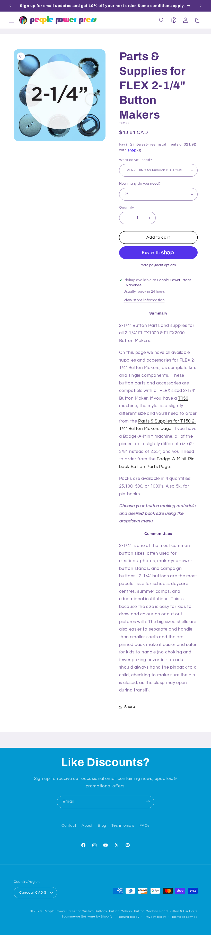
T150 (183, 398)
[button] (11, 20)
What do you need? (135, 160)
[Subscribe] (148, 802)
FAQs (144, 826)
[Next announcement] (200, 5)
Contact (68, 826)
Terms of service (185, 916)
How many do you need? (140, 183)
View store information (144, 300)
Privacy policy (155, 916)
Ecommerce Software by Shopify (86, 916)
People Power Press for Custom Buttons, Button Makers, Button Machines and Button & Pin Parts (121, 911)
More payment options (158, 265)
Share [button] (129, 707)
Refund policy (128, 916)
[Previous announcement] (10, 5)
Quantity (126, 207)
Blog (102, 826)
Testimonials (122, 826)
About (87, 826)
